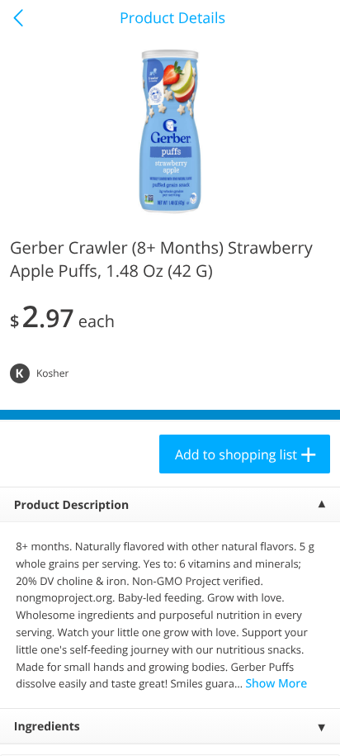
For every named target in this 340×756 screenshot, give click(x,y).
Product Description (71, 505)
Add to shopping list (236, 454)
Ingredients (47, 727)
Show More (276, 684)
